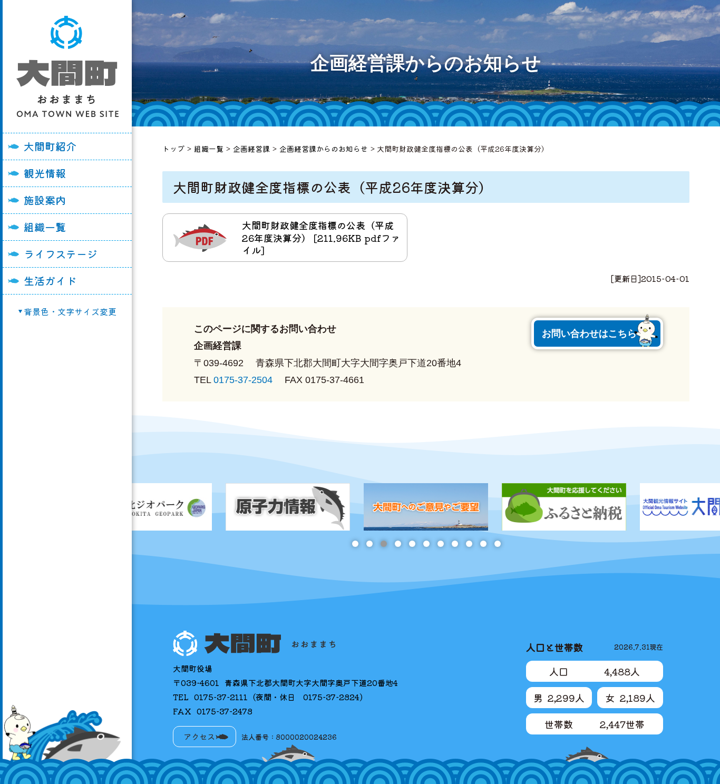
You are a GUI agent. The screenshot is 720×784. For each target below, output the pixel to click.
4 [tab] (398, 544)
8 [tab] (455, 544)
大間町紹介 (50, 146)
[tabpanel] (149, 507)
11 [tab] (497, 544)
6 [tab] (426, 544)
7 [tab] (440, 544)
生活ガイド (50, 280)
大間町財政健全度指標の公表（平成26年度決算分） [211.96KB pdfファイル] (321, 237)
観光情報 (45, 173)
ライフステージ (61, 253)
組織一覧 (45, 226)
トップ (173, 148)
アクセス (199, 736)
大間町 (67, 66)
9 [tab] (469, 544)
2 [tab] (369, 544)
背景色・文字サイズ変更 (70, 311)
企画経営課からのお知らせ (323, 148)
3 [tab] (383, 544)
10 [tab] (483, 544)
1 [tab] (355, 544)
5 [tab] (412, 544)
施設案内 (45, 200)
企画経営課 (251, 148)
